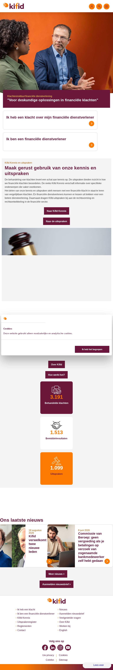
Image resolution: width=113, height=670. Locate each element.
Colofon (50, 660)
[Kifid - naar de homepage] (13, 6)
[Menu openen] (106, 6)
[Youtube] (68, 648)
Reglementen (24, 626)
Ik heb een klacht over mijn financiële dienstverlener (50, 117)
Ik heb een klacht (26, 609)
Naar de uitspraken (56, 221)
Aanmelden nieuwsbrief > (56, 584)
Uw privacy (48, 655)
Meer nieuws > (56, 574)
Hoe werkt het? (56, 375)
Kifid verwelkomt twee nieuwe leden (37, 544)
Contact (21, 630)
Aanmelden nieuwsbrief (71, 613)
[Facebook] (45, 648)
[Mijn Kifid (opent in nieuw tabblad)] (92, 6)
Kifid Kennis (23, 618)
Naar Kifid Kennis (56, 211)
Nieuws (63, 609)
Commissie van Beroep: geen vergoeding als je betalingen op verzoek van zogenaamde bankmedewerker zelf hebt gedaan (91, 547)
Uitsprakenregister (26, 622)
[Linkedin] (53, 648)
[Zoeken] (99, 6)
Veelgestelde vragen (70, 618)
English (63, 630)
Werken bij (64, 626)
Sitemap (63, 660)
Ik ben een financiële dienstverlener (36, 139)
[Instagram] (60, 648)
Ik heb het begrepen (92, 349)
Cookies (63, 655)
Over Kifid (56, 364)
